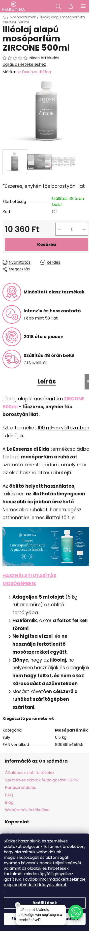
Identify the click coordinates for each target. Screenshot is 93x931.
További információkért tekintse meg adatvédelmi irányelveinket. (45, 882)
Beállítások (44, 903)
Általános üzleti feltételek (30, 772)
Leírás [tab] (46, 381)
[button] (75, 912)
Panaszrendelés (20, 787)
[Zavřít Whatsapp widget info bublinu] (17, 905)
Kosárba (46, 244)
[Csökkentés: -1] (59, 229)
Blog (9, 802)
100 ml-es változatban (63, 427)
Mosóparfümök (71, 730)
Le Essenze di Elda (34, 72)
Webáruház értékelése (27, 810)
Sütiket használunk (22, 841)
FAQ (9, 795)
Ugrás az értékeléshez (24, 64)
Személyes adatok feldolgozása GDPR (42, 780)
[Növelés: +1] (84, 229)
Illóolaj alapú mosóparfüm (32, 398)
